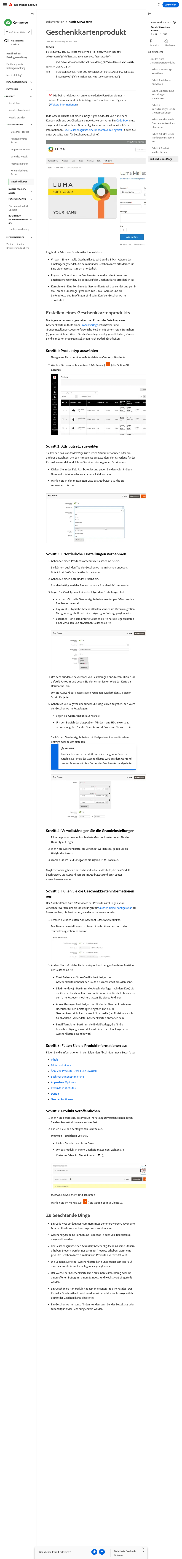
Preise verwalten (17, 199)
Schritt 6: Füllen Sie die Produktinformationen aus (163, 137)
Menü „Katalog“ (14, 75)
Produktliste (14, 103)
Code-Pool (122, 120)
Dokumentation (55, 21)
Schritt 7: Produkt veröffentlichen (160, 150)
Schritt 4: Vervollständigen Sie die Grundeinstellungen (163, 109)
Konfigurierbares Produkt (19, 140)
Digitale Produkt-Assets (17, 191)
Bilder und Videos (61, 1065)
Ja (156, 33)
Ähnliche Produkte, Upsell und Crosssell (74, 1071)
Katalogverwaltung (80, 21)
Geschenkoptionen (62, 1099)
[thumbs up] (94, 1552)
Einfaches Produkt (20, 131)
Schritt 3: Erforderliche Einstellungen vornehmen (163, 94)
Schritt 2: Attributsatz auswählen (162, 82)
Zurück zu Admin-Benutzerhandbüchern (17, 246)
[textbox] (18, 32)
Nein (165, 33)
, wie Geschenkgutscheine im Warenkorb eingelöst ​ (93, 130)
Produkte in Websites (63, 1088)
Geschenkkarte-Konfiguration (115, 907)
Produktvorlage (89, 325)
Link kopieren (171, 45)
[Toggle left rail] (32, 14)
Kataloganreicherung (19, 229)
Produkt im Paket (19, 163)
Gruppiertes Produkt (21, 149)
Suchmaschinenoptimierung (67, 1076)
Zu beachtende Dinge (161, 158)
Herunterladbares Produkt (19, 172)
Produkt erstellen (17, 117)
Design (55, 1093)
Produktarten (15, 124)
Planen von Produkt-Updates (19, 207)
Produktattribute (15, 237)
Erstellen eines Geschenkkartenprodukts (162, 60)
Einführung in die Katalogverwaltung (15, 66)
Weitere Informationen (63, 104)
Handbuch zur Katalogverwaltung (16, 55)
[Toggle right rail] (149, 14)
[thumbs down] (102, 1552)
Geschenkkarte (19, 181)
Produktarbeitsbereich (19, 110)
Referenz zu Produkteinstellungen (18, 219)
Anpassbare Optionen (63, 1082)
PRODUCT (10, 96)
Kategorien (12, 89)
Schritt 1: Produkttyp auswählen (162, 71)
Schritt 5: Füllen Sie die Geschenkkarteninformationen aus (163, 123)
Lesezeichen (155, 45)
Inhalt (54, 1059)
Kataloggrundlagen (16, 82)
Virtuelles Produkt (19, 156)
